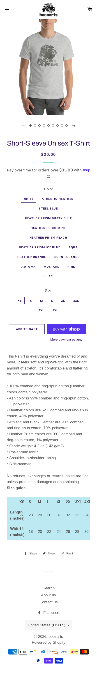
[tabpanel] (48, 66)
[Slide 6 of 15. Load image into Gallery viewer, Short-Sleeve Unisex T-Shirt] (53, 125)
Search (49, 588)
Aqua (73, 247)
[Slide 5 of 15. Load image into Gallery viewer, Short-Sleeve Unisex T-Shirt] (48, 125)
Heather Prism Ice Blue (39, 247)
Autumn (28, 266)
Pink (71, 266)
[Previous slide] (23, 125)
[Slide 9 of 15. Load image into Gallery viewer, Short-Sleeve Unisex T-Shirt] (66, 125)
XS (20, 300)
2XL (76, 300)
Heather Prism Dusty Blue (48, 218)
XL (63, 300)
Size (48, 291)
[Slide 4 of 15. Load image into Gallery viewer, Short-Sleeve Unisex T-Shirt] (44, 125)
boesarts (55, 636)
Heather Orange (31, 257)
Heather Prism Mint (48, 228)
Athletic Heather (57, 199)
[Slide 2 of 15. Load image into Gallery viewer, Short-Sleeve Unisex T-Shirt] (35, 125)
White (28, 199)
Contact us (48, 602)
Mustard (51, 266)
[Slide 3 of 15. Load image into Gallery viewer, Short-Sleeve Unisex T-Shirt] (39, 125)
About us (48, 595)
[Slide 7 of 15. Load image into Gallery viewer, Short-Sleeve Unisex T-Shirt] (57, 125)
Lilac (48, 276)
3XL (41, 310)
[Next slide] (74, 125)
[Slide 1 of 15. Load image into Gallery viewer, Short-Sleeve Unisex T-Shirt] (30, 125)
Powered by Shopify (48, 642)
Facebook (51, 613)
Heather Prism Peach (48, 237)
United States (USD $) (46, 625)
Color (48, 189)
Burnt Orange (67, 257)
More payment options (66, 339)
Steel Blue (48, 208)
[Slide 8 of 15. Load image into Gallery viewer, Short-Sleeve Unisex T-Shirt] (62, 125)
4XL (55, 310)
